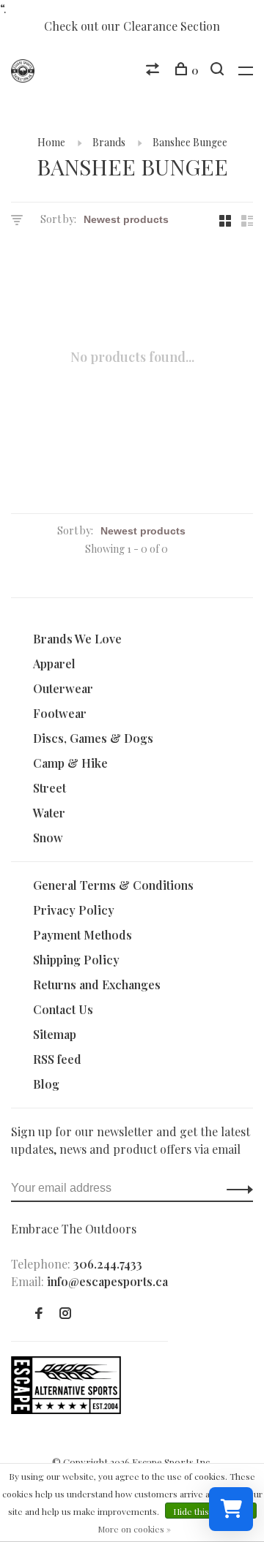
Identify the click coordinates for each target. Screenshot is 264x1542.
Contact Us (63, 1009)
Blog (46, 1084)
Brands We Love (77, 638)
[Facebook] (39, 1313)
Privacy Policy (73, 910)
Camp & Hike (70, 763)
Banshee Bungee (190, 142)
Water (49, 812)
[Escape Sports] (66, 1409)
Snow (48, 837)
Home (51, 142)
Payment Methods (82, 934)
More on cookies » (134, 1529)
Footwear (60, 713)
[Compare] (154, 71)
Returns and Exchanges (97, 984)
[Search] (218, 71)
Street (49, 787)
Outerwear (63, 688)
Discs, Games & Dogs (93, 738)
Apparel (54, 663)
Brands (108, 142)
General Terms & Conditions (113, 885)
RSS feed (57, 1059)
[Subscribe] (236, 1188)
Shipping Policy (76, 959)
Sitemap (54, 1034)
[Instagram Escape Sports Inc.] (65, 1313)
